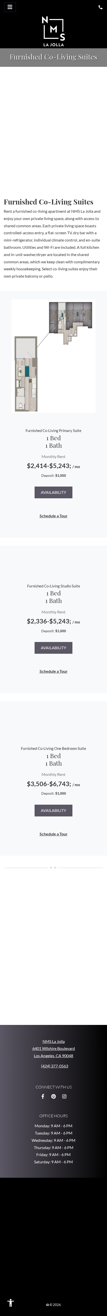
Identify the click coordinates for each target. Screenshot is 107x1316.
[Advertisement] (53, 126)
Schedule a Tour (54, 515)
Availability (53, 492)
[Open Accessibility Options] (13, 1304)
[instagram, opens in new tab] (64, 1096)
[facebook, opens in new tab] (43, 1096)
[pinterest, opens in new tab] (53, 1096)
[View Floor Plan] (53, 356)
